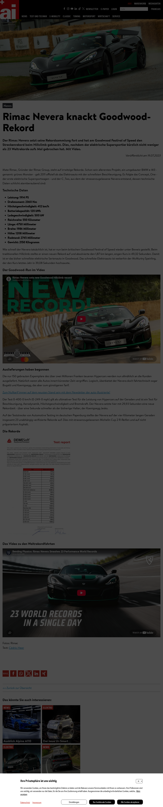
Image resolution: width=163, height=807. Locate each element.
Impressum (36, 802)
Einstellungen (74, 802)
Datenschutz (25, 802)
